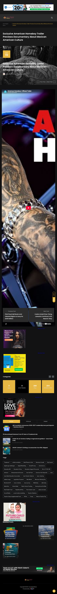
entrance (6, 472)
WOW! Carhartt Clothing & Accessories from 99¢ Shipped (30, 447)
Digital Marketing (22, 465)
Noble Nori (6, 486)
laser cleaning (40, 476)
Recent (11, 421)
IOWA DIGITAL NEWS (18, 429)
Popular (28, 421)
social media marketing (19, 493)
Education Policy (18, 469)
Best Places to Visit (28, 462)
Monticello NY (7, 482)
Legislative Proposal (19, 479)
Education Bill (7, 469)
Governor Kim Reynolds (41, 472)
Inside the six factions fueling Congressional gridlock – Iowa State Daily (33, 439)
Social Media (7, 493)
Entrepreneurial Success (17, 472)
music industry (17, 482)
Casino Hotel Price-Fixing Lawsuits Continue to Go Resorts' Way (43, 316)
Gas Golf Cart (29, 472)
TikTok (25, 496)
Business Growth (40, 462)
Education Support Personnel (32, 469)
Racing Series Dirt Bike (40, 486)
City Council (50, 462)
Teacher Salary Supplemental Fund (12, 496)
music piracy (27, 482)
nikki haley (43, 482)
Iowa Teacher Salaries (28, 476)
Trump (31, 496)
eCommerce (42, 465)
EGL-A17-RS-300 (46, 469)
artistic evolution (16, 462)
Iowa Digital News (33, 586)
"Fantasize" (7, 462)
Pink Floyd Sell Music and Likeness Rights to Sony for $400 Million (14, 316)
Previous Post (12, 311)
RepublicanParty (19, 489)
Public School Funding (26, 486)
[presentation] (50, 377)
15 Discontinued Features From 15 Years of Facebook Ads (20, 434)
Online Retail (15, 486)
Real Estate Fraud (8, 489)
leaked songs (7, 479)
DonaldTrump (32, 465)
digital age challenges (9, 465)
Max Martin (29, 479)
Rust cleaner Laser (30, 489)
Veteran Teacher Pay (41, 496)
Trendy (46, 421)
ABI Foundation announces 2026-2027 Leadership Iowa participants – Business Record (33, 426)
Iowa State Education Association (12, 476)
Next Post (50, 82)
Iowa (51, 472)
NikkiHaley (35, 482)
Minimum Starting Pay (40, 479)
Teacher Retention (32, 493)
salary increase (42, 489)
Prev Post (42, 82)
